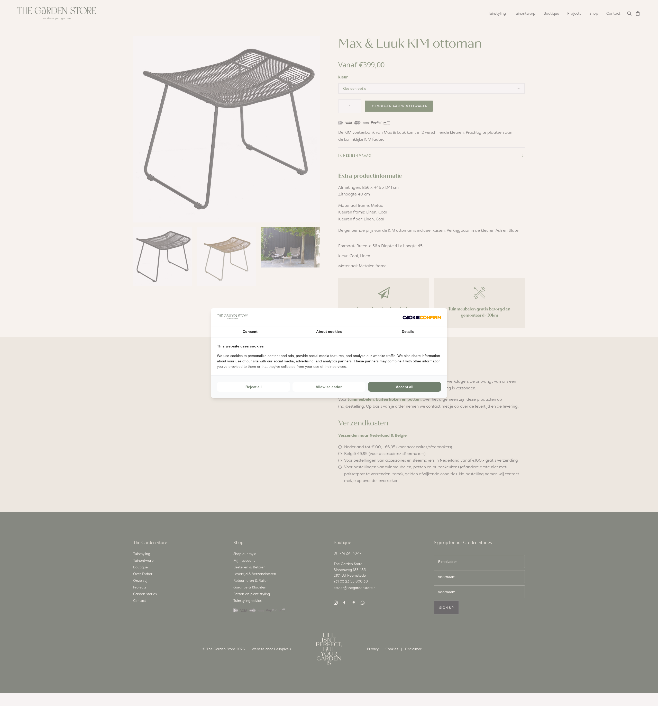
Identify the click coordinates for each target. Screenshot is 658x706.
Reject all (253, 387)
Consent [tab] (250, 331)
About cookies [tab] (329, 331)
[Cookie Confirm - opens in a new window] (422, 317)
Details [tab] (408, 331)
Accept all (404, 387)
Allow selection (329, 387)
